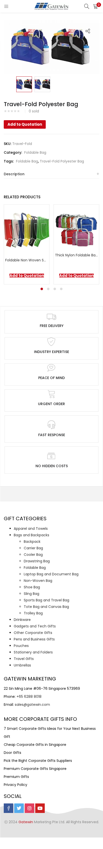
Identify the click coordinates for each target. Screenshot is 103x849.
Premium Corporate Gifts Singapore (35, 768)
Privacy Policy (15, 784)
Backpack (32, 541)
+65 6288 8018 (29, 696)
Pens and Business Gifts (34, 639)
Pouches (21, 645)
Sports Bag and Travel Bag (46, 600)
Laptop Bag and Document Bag (51, 574)
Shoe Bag (32, 587)
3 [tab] (55, 289)
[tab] (51, 174)
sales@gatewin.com (32, 704)
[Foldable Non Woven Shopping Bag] (26, 229)
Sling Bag (31, 593)
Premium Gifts (16, 776)
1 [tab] (41, 289)
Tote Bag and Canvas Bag (46, 606)
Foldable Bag (35, 152)
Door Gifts (12, 752)
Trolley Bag (33, 613)
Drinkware (22, 619)
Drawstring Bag (37, 561)
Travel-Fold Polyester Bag (62, 161)
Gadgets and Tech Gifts (35, 626)
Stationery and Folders (33, 652)
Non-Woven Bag (38, 580)
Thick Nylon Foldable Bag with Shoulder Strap (76, 255)
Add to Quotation (25, 124)
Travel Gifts (24, 658)
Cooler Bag (33, 554)
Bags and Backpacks (31, 535)
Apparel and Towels (31, 528)
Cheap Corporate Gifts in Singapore (35, 744)
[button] (95, 6)
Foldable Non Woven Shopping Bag (26, 260)
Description (14, 174)
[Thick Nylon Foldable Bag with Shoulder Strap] (76, 226)
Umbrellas (22, 665)
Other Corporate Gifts (33, 632)
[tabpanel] (27, 244)
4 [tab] (61, 289)
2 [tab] (48, 289)
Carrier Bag (33, 548)
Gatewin (25, 821)
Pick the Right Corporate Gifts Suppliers (38, 760)
